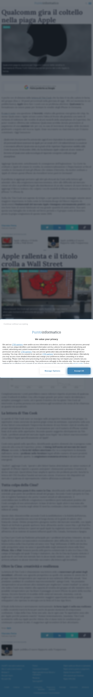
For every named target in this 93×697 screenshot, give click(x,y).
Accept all (79, 371)
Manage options (52, 371)
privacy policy (78, 364)
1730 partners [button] (17, 345)
